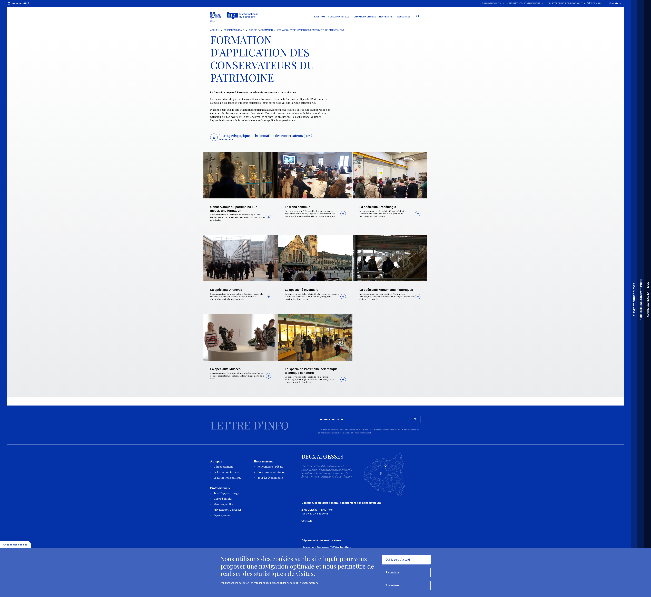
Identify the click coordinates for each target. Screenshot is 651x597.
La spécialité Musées (225, 369)
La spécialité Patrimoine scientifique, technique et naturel (311, 371)
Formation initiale (338, 17)
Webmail (595, 3)
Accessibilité (20, 3)
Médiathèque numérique (525, 3)
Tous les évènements (270, 477)
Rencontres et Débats (270, 466)
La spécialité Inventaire (301, 289)
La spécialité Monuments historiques (386, 289)
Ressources (403, 17)
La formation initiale (226, 472)
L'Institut (319, 17)
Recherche (385, 17)
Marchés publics (223, 504)
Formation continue (364, 17)
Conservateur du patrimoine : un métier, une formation (233, 208)
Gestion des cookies (15, 544)
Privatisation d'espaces (227, 509)
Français (613, 3)
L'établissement (223, 466)
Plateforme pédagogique (565, 3)
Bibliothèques (491, 3)
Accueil (214, 30)
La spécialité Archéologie (377, 207)
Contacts (306, 520)
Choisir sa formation (261, 30)
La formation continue (227, 477)
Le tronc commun (297, 207)
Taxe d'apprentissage (226, 493)
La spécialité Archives (226, 289)
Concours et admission (271, 472)
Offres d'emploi (223, 498)
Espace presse (222, 515)
